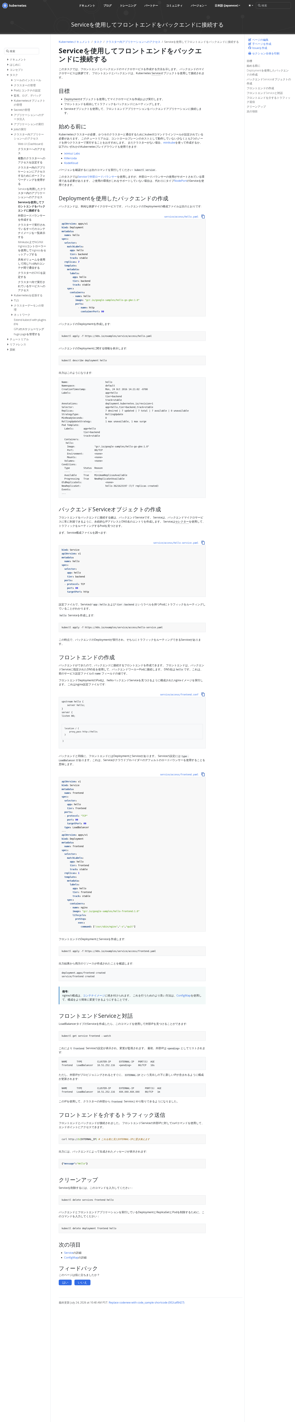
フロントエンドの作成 (260, 88)
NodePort (180, 181)
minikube (169, 142)
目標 (249, 61)
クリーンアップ (256, 106)
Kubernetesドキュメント (74, 42)
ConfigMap (184, 995)
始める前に (253, 66)
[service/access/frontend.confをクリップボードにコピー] (203, 694)
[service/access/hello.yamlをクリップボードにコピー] (203, 216)
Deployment (72, 99)
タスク (98, 42)
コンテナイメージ (94, 995)
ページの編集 (260, 40)
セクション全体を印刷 (265, 53)
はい (65, 1282)
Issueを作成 (259, 48)
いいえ (82, 1282)
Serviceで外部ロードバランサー (97, 176)
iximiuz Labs (72, 153)
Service (156, 73)
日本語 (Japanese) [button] (226, 5)
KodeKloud (71, 163)
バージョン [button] (198, 5)
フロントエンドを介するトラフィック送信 (268, 100)
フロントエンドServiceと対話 (265, 93)
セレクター (182, 521)
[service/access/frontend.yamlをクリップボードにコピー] (203, 774)
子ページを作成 (261, 44)
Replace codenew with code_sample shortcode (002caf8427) (146, 1302)
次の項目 (252, 111)
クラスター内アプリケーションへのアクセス (133, 42)
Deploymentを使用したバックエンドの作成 (268, 72)
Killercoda (70, 158)
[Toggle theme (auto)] (251, 5)
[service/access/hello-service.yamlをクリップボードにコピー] (203, 543)
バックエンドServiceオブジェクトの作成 (269, 81)
